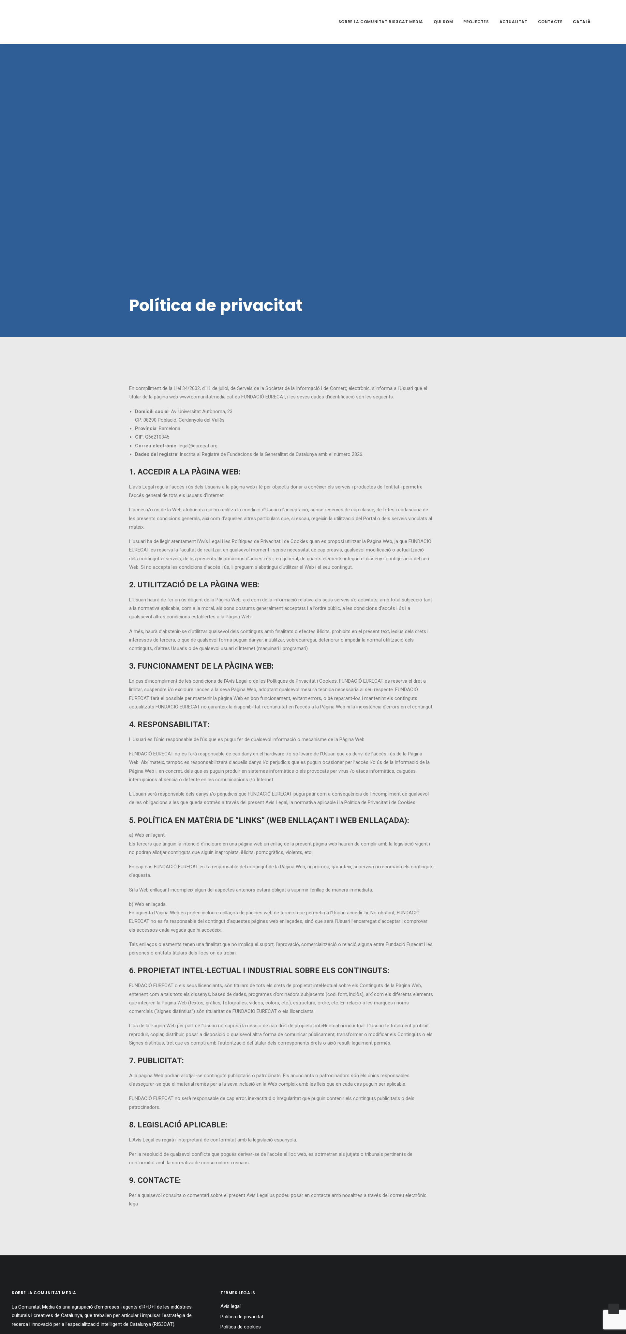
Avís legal (230, 1306)
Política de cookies (240, 1327)
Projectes (476, 21)
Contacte (550, 21)
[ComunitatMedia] (31, 22)
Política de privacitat (241, 1317)
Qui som (443, 21)
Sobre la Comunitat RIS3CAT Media (380, 21)
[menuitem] (381, 22)
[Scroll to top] (613, 1308)
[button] (608, 22)
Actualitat (513, 21)
